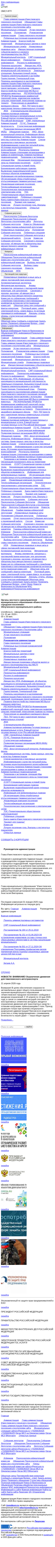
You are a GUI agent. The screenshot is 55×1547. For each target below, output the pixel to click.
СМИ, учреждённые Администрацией (21, 735)
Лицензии (23, 1492)
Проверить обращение (19, 323)
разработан (11, 1535)
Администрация (10, 16)
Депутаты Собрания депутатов (24, 507)
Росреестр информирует (29, 63)
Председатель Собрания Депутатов (20, 216)
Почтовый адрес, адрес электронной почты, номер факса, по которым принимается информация (23, 311)
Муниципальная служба (14, 46)
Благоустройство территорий (17, 651)
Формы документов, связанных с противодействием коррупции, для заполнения (22, 288)
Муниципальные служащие (16, 632)
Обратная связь (8, 321)
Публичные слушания (31, 197)
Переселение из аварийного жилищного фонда (26, 714)
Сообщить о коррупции (27, 321)
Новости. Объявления (34, 224)
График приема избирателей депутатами (23, 227)
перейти (5, 1065)
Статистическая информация (31, 126)
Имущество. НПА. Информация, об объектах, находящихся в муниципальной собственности (21, 68)
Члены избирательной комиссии (36, 537)
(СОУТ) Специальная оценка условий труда (24, 782)
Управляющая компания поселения (26, 480)
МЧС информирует (22, 333)
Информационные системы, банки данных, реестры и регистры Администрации (26, 441)
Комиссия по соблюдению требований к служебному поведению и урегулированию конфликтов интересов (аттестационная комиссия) (21, 302)
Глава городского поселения (32, 35)
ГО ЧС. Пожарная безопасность (18, 737)
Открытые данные (12, 832)
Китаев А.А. (9, 963)
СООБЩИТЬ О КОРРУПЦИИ (15, 840)
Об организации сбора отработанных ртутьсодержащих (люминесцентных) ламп (21, 180)
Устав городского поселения (27, 348)
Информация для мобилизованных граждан (24, 793)
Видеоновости (37, 331)
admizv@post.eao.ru (20, 1431)
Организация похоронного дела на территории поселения (23, 463)
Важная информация (11, 331)
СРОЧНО (5, 972)
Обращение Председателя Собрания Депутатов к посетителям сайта (19, 220)
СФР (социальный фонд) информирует (22, 670)
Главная (5, 338)
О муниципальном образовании (25, 111)
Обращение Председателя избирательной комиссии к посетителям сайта (21, 258)
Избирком (8, 252)
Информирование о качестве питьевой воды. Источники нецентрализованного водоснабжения (22, 147)
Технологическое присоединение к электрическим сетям (17, 190)
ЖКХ (5, 111)
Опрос (4, 326)
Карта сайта (12, 1492)
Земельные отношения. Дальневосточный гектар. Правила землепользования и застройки (23, 73)
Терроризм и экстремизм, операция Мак (22, 459)
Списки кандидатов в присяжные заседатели (24, 759)
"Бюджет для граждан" (25, 202)
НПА (18, 271)
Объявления (7, 333)
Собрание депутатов (12, 213)
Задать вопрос (30, 582)
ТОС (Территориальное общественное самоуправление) (17, 194)
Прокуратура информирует (30, 373)
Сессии (27, 238)
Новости (26, 331)
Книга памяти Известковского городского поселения (20, 201)
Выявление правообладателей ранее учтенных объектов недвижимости (19, 172)
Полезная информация (12, 1036)
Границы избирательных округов (29, 529)
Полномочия (20, 33)
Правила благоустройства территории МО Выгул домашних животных (20, 90)
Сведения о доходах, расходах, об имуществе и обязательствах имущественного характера (22, 243)
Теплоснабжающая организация (19, 803)
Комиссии (8, 825)
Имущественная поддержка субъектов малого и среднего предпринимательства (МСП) (23, 52)
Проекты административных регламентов (23, 920)
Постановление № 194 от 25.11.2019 (20, 930)
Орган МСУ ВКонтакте (27, 1471)
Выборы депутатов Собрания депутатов (23, 540)
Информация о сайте (11, 1490)
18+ (2, 4)
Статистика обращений (19, 326)
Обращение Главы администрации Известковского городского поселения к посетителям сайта (21, 24)
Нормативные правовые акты (28, 513)
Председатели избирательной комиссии (22, 255)
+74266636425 (37, 1431)
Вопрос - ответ (37, 323)
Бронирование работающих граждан (27, 467)
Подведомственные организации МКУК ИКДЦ (25, 743)
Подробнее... (7, 1020)
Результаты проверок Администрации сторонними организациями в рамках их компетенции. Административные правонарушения (23, 153)
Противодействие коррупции (15, 274)
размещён (48, 1535)
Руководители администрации (30, 351)
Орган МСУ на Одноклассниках (30, 1433)
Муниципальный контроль (15, 667)
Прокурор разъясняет (38, 376)
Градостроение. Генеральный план (20, 691)
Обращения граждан (19, 132)
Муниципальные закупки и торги (30, 44)
